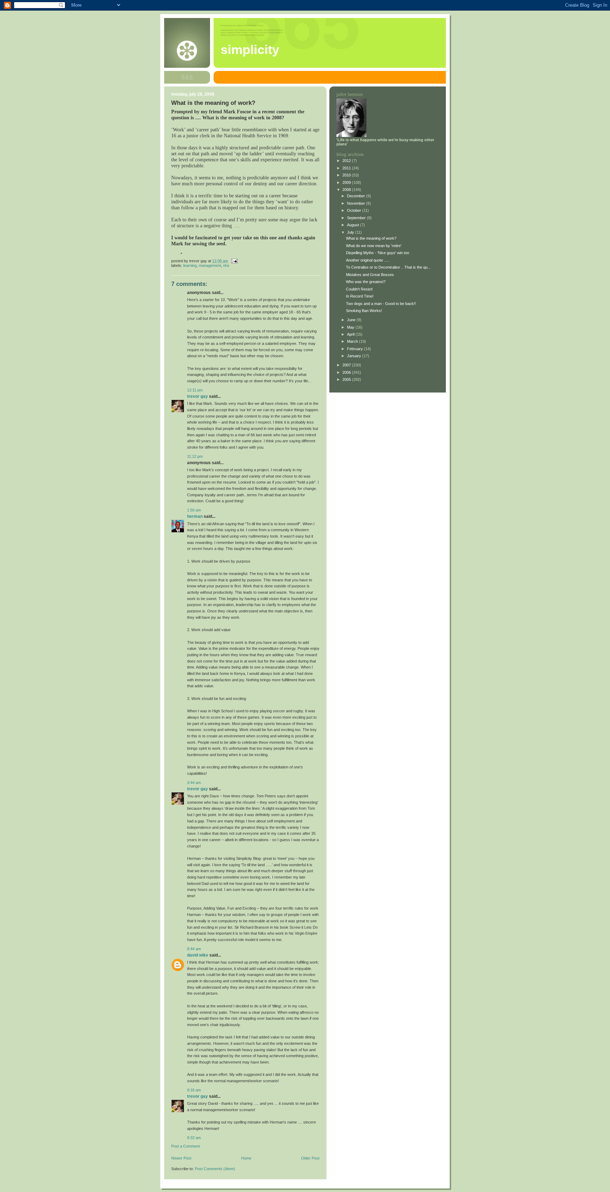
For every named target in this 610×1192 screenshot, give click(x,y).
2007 (347, 365)
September (357, 218)
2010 (347, 175)
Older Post (310, 1158)
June (352, 320)
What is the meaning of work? (371, 238)
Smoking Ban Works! (364, 311)
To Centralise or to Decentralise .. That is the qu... (388, 267)
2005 (347, 379)
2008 (347, 189)
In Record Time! (359, 296)
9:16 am (194, 1090)
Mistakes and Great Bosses (370, 274)
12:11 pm (195, 390)
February (355, 349)
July (351, 232)
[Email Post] (234, 261)
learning (190, 265)
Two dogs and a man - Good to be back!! (381, 303)
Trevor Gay (197, 396)
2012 (347, 160)
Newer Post (181, 1158)
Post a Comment (185, 1146)
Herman (195, 516)
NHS (226, 265)
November (356, 203)
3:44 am (194, 782)
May (351, 327)
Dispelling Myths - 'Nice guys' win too (377, 253)
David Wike (197, 955)
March (353, 341)
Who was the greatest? (365, 282)
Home (246, 1158)
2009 (347, 182)
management (210, 265)
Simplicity (250, 50)
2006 (347, 372)
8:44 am (194, 949)
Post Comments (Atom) (215, 1169)
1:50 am (194, 510)
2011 (347, 168)
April (351, 334)
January (354, 356)
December (356, 196)
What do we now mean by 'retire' (373, 246)
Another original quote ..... (367, 260)
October (354, 210)
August (353, 225)
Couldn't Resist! (359, 289)
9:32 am (194, 1138)
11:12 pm (195, 456)
